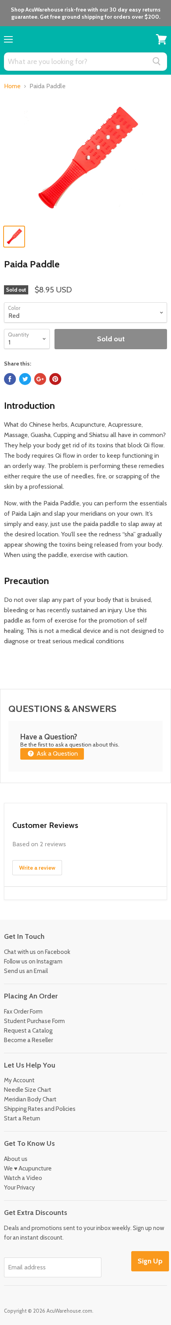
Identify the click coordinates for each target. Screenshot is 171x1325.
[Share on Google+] (40, 379)
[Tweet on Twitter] (25, 379)
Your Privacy (19, 1187)
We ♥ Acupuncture (28, 1168)
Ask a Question (56, 753)
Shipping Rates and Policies (40, 1108)
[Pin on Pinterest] (55, 379)
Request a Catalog (28, 1030)
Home (12, 86)
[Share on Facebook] (10, 379)
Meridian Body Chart (30, 1099)
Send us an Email (26, 971)
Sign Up (150, 1261)
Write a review (37, 867)
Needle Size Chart (27, 1089)
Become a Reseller (28, 1040)
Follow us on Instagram (33, 961)
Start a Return (22, 1118)
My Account (19, 1080)
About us (15, 1159)
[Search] (156, 61)
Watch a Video (23, 1178)
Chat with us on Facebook (37, 952)
